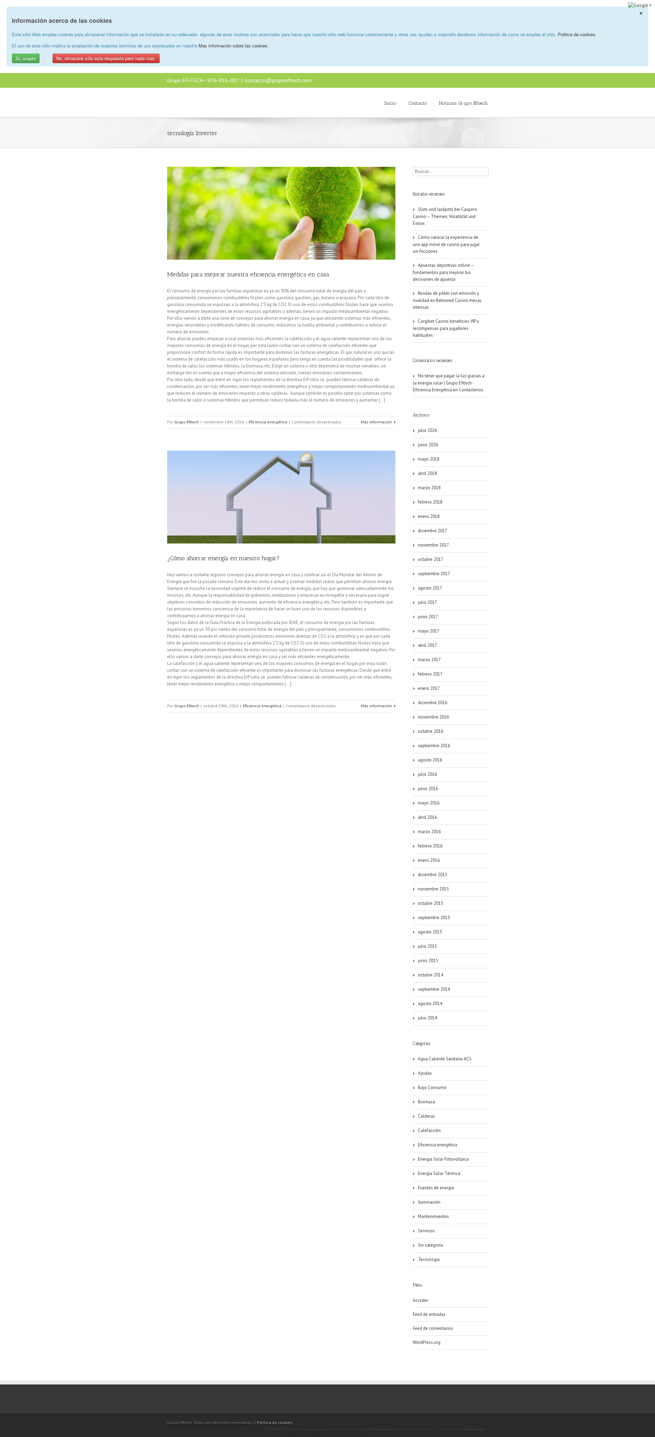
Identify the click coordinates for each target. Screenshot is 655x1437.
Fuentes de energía (436, 1188)
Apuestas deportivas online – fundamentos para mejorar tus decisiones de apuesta (443, 272)
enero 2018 (429, 516)
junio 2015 (428, 960)
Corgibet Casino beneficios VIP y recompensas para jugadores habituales (446, 328)
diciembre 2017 (432, 531)
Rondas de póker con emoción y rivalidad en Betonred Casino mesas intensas (447, 300)
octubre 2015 (430, 903)
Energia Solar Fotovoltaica (443, 1159)
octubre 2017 (430, 559)
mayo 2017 (428, 631)
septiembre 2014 (434, 989)
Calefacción (429, 1130)
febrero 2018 (430, 502)
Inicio (390, 103)
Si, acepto (26, 58)
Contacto (417, 103)
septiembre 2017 (434, 574)
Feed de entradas (429, 1314)
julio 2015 (427, 946)
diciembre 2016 (432, 703)
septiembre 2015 (434, 917)
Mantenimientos (433, 1216)
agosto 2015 (430, 932)
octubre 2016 (430, 731)
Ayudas (425, 1073)
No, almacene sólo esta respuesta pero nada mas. (106, 58)
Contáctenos (471, 390)
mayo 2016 (428, 803)
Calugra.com (315, 1429)
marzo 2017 (429, 660)
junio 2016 (428, 789)
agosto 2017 (430, 588)
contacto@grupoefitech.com (278, 80)
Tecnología (429, 1259)
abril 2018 (427, 473)
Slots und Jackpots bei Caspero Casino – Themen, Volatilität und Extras (445, 216)
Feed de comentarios (433, 1328)
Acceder (420, 1300)
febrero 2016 (430, 846)
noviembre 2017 (433, 545)
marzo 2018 (429, 488)
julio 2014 (427, 1018)
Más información (376, 421)
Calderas (426, 1116)
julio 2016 (427, 774)
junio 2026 (428, 445)
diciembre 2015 (432, 874)
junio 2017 (428, 617)
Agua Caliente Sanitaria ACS (444, 1059)
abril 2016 (427, 817)
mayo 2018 (428, 459)
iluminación (429, 1202)
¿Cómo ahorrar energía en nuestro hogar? (223, 558)
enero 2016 (429, 860)
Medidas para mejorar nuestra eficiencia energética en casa (248, 274)
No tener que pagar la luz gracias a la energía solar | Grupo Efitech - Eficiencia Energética (448, 383)
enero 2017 (429, 688)
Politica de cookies (576, 34)
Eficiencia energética (268, 421)
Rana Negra (474, 1429)
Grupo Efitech (186, 421)
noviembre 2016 (433, 717)
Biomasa (426, 1102)
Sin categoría (430, 1245)
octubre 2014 (430, 975)
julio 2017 (427, 602)
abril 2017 (427, 645)
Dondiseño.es (383, 1429)
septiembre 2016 (434, 746)
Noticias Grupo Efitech (463, 103)
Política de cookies (274, 1422)
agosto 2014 (430, 1003)
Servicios (426, 1231)
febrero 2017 (430, 674)
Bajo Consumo (432, 1087)
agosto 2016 (430, 760)
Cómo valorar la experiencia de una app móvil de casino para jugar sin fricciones (446, 244)
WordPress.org (426, 1342)
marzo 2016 (429, 831)
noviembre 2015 (433, 889)
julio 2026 (427, 430)
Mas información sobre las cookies (233, 45)
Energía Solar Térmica (439, 1173)
